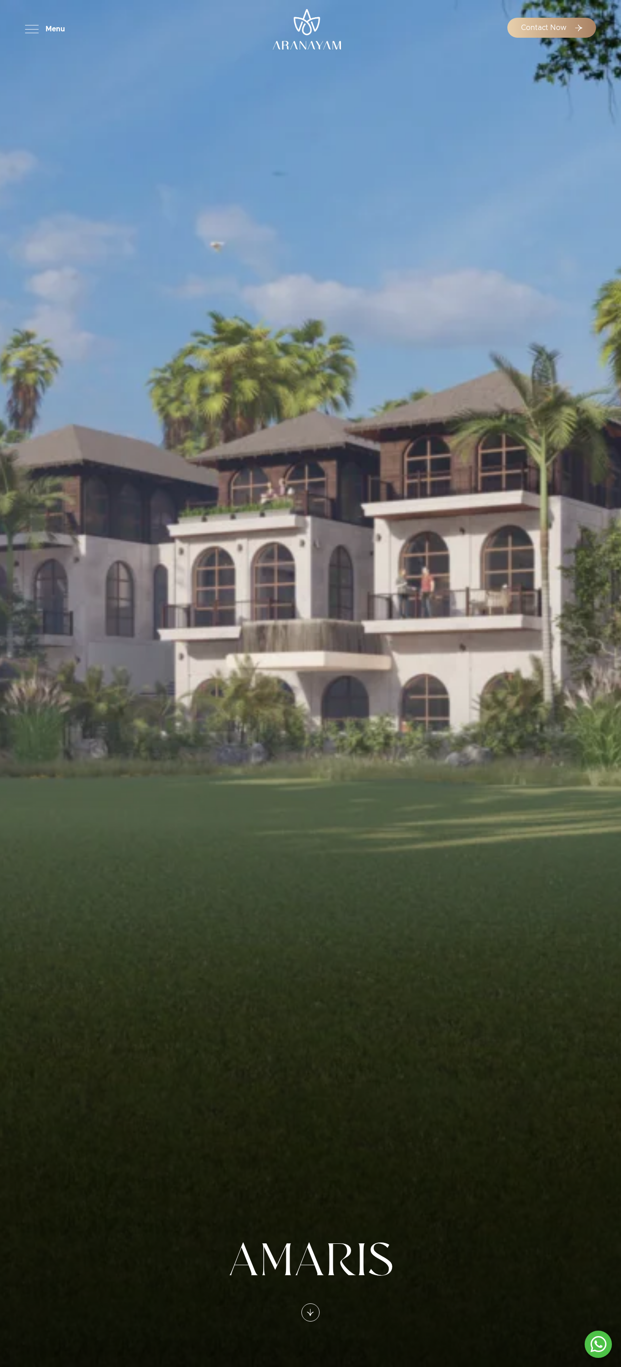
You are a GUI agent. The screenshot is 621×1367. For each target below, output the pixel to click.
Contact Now (544, 27)
